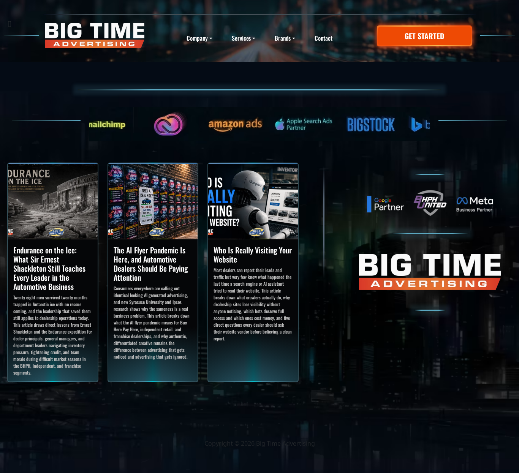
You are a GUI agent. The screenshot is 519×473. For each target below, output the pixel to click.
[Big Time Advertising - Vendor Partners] (259, 124)
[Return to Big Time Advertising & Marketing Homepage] (94, 35)
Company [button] (197, 38)
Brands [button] (283, 38)
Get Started (424, 35)
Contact (323, 38)
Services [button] (241, 38)
